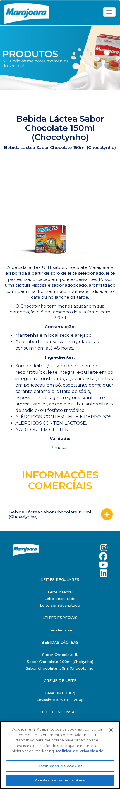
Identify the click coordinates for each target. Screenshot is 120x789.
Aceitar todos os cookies (60, 780)
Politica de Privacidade (80, 751)
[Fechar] (111, 730)
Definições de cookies (60, 766)
